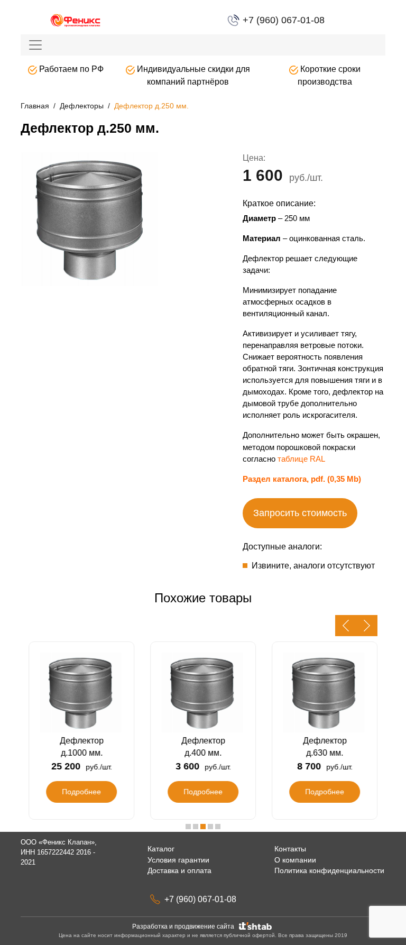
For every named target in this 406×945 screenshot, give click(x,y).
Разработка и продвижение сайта (184, 926)
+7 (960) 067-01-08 (282, 20)
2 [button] (195, 826)
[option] (108, 221)
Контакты (290, 849)
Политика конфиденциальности (329, 870)
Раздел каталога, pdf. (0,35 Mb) (302, 478)
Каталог (160, 849)
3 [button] (203, 826)
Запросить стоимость (300, 513)
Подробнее (81, 791)
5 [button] (217, 826)
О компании (295, 860)
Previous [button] (345, 625)
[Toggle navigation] (35, 45)
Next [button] (366, 625)
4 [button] (210, 826)
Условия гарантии (178, 860)
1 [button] (188, 826)
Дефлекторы (82, 106)
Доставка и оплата (179, 870)
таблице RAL (301, 458)
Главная (35, 106)
